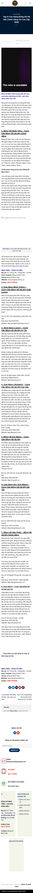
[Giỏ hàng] (30, 3)
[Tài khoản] (25, 3)
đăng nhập (13, 711)
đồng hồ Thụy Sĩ (23, 653)
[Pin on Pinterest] (19, 687)
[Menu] (2, 3)
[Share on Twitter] (13, 687)
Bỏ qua (28, 891)
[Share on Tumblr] (23, 687)
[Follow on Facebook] (14, 732)
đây (12, 656)
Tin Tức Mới (16, 14)
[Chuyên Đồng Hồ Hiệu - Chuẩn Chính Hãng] (15, 3)
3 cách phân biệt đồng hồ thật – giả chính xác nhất (8, 697)
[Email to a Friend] (16, 687)
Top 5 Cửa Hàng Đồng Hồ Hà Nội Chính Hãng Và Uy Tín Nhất (24, 697)
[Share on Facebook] (9, 687)
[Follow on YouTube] (18, 732)
